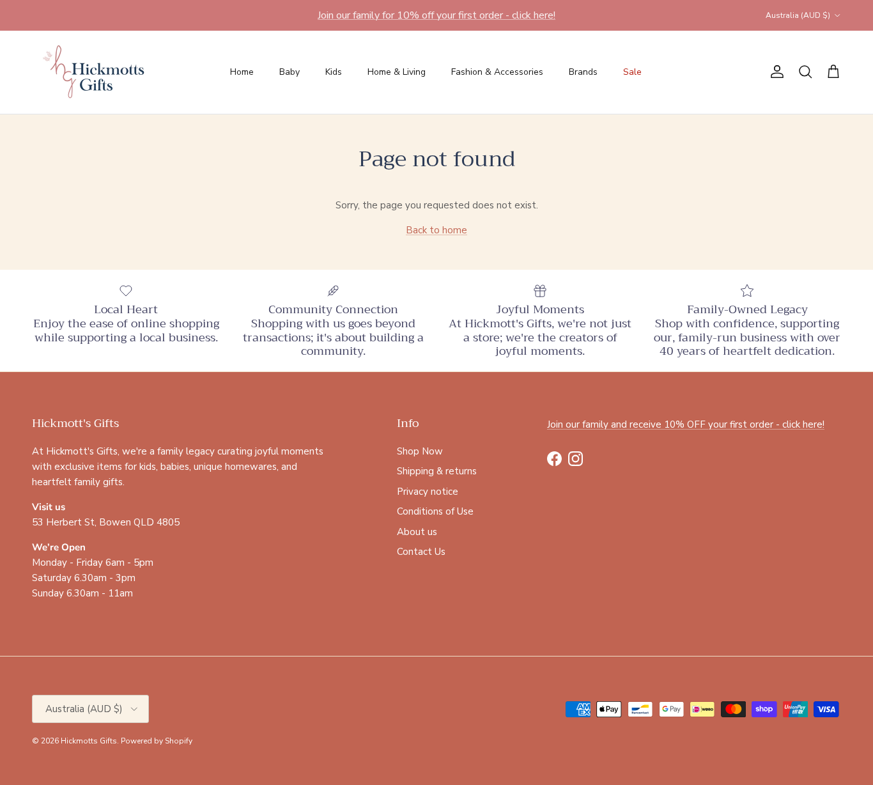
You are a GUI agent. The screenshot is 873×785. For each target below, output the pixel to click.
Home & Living (396, 72)
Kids (333, 72)
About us (417, 531)
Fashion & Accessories (497, 72)
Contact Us (421, 551)
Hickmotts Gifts (89, 741)
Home (242, 72)
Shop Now (420, 451)
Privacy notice (427, 491)
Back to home (436, 230)
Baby (289, 72)
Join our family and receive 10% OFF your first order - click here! (685, 424)
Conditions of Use (435, 511)
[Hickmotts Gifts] (94, 72)
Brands (583, 72)
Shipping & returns (437, 471)
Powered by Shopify (156, 741)
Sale (632, 72)
